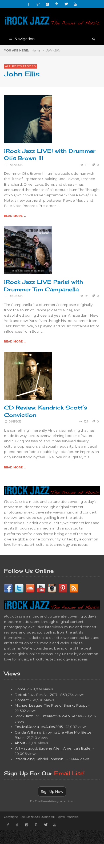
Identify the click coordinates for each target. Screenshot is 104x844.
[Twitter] (66, 4)
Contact (22, 700)
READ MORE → (15, 216)
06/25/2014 (16, 296)
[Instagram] (47, 4)
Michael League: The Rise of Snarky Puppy (51, 705)
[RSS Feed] (74, 588)
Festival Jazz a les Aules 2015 (39, 726)
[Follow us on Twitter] (19, 588)
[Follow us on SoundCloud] (30, 588)
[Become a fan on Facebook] (8, 588)
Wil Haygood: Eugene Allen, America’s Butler (53, 748)
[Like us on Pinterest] (63, 588)
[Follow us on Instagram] (52, 588)
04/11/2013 (15, 421)
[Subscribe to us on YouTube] (41, 588)
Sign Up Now (52, 791)
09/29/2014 (16, 165)
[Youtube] (75, 4)
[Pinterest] (57, 4)
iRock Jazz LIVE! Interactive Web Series (48, 716)
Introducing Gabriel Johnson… (40, 759)
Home (36, 50)
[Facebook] (29, 4)
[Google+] (38, 4)
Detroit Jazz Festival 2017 (36, 694)
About (20, 743)
